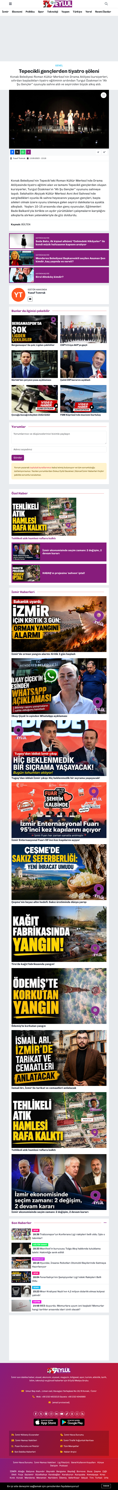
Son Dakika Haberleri (25, 1451)
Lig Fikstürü (64, 1462)
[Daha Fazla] (28, 152)
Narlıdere (53, 1477)
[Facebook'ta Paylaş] (12, 152)
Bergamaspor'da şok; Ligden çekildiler (33, 345)
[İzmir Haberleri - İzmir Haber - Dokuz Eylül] (57, 3)
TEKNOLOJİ (38, 1259)
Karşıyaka (80, 1474)
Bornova (81, 1471)
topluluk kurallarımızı (41, 467)
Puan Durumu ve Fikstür (27, 1446)
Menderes (30, 1477)
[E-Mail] (30, 299)
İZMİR (13, 1471)
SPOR (35, 1230)
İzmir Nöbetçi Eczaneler (27, 1434)
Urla (106, 1477)
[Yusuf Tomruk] (18, 294)
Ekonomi (17, 11)
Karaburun (67, 1474)
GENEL (59, 65)
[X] (41, 1413)
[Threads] (72, 1413)
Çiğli (104, 1471)
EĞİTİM (36, 1302)
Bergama (61, 1471)
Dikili (14, 1474)
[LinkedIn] (56, 1413)
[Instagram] (51, 1413)
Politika (30, 11)
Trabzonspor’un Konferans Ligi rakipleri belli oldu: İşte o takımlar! (68, 1236)
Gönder (18, 457)
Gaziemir (29, 1474)
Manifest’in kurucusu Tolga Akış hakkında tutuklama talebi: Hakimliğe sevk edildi (66, 1250)
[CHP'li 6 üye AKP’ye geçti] (83, 329)
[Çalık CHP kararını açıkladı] (83, 363)
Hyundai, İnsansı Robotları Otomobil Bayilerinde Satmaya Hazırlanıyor (69, 1264)
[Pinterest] (46, 1413)
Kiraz (102, 1474)
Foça (20, 1474)
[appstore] (45, 1422)
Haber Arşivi (70, 1451)
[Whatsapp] (77, 1413)
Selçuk (84, 1477)
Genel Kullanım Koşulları (83, 1462)
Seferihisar (74, 1477)
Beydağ (71, 1471)
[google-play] (72, 1422)
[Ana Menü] (10, 3)
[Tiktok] (66, 1413)
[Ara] (106, 4)
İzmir (5, 11)
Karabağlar (54, 1474)
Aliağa (21, 1471)
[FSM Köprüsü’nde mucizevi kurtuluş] (83, 398)
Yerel (88, 11)
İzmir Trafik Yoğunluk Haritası (79, 1440)
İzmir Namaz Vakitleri (26, 1440)
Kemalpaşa (92, 1474)
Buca (89, 1471)
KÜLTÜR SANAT (40, 1245)
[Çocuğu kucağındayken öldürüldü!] (35, 398)
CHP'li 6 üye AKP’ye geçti (73, 345)
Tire (92, 1477)
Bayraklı (50, 1471)
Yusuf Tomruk (19, 158)
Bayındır (40, 1471)
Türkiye (77, 11)
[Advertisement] (59, 38)
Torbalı (98, 1477)
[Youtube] (61, 1413)
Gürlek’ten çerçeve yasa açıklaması (31, 380)
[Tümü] (105, 1222)
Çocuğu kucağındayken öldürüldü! (31, 414)
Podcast (63, 1465)
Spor (41, 11)
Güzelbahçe (41, 1474)
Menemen (41, 1477)
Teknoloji (52, 11)
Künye (100, 1462)
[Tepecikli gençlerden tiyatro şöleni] (59, 119)
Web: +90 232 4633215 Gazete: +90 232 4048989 (60, 1396)
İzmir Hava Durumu (74, 1434)
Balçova (30, 1471)
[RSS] (82, 1413)
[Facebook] (35, 1413)
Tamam (106, 1486)
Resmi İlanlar (103, 11)
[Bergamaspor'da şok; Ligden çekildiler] (35, 329)
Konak (19, 1477)
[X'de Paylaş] (17, 152)
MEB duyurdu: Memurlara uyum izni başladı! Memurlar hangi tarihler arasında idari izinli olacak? (68, 1307)
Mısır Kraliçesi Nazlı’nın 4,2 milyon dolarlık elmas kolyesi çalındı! (68, 1293)
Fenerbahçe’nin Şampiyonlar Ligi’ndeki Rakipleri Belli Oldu (66, 1279)
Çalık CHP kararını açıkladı (75, 380)
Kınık (12, 1477)
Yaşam (65, 11)
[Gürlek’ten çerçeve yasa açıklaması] (35, 363)
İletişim (54, 1465)
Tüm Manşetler (71, 1446)
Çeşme (97, 1471)
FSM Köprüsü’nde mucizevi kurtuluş (80, 414)
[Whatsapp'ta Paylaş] (22, 152)
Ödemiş (63, 1477)
